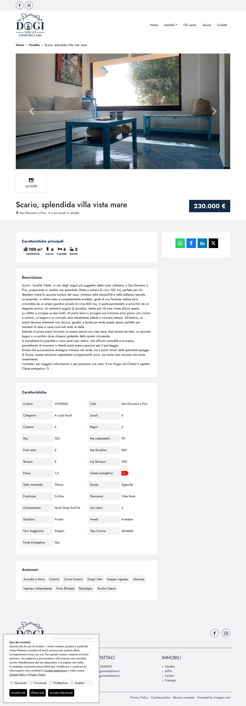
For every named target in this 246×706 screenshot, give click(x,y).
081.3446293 (103, 666)
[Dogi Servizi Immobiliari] (30, 24)
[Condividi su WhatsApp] (180, 243)
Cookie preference (55, 670)
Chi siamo (190, 25)
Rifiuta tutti (37, 692)
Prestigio (170, 680)
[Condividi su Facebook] (191, 243)
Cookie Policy (17, 674)
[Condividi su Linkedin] (202, 243)
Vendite (34, 45)
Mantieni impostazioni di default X (73, 638)
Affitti (168, 671)
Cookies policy (160, 697)
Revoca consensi (183, 697)
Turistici (169, 675)
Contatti (222, 25)
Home (154, 25)
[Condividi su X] (213, 243)
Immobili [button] (169, 25)
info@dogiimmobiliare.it (104, 671)
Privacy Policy (139, 697)
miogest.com (222, 697)
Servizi (207, 25)
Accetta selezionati (61, 692)
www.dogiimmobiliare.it (104, 675)
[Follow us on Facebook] (19, 5)
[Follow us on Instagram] (29, 5)
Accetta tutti (18, 692)
